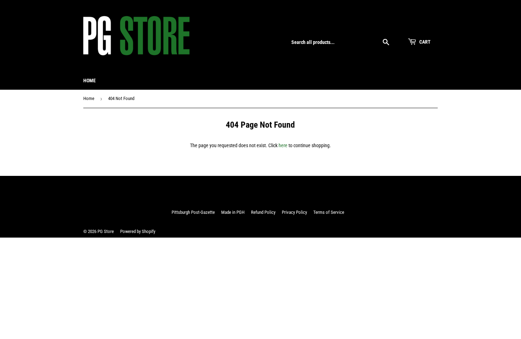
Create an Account (421, 25)
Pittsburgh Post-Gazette (193, 212)
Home (89, 80)
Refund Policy (263, 212)
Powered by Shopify (137, 231)
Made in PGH (233, 212)
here (283, 145)
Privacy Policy (294, 212)
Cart (424, 42)
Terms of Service (328, 212)
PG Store (105, 231)
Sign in (390, 25)
